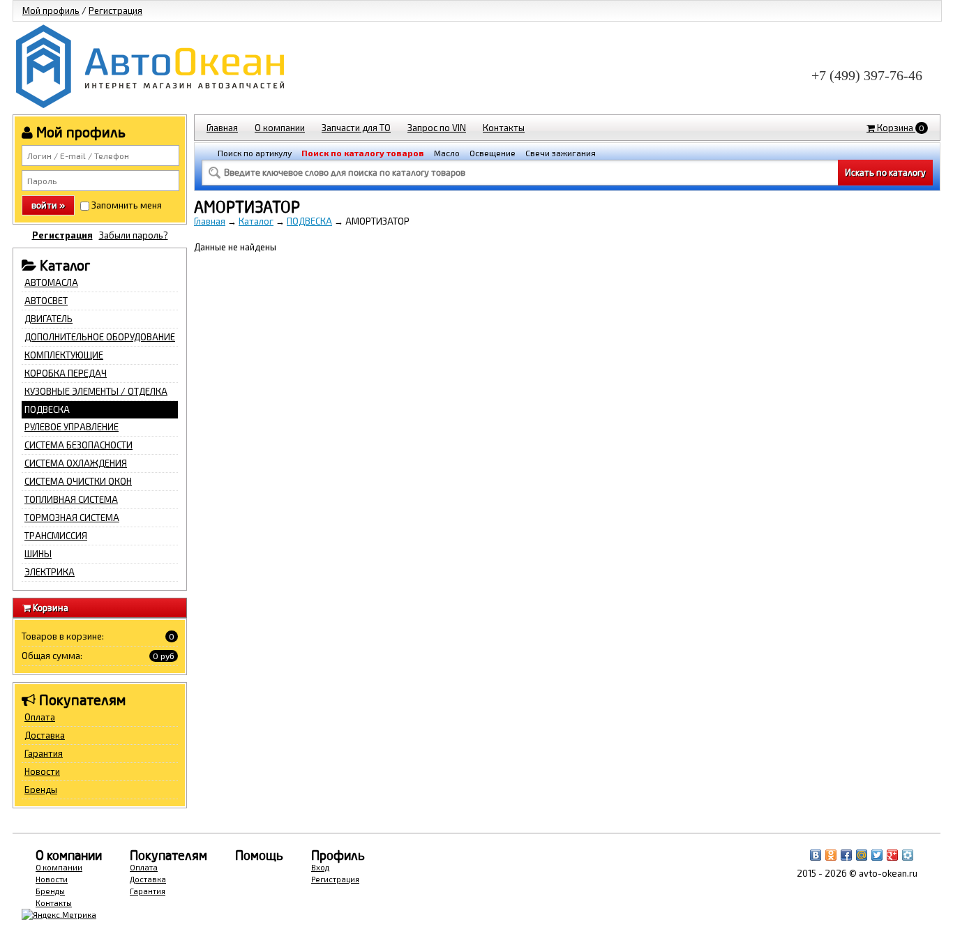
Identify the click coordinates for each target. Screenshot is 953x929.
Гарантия (43, 753)
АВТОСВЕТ (46, 300)
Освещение (493, 153)
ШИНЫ (38, 553)
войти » (48, 205)
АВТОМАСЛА (51, 282)
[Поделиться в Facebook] (846, 855)
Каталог (256, 221)
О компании (280, 127)
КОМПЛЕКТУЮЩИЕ (63, 355)
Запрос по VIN (436, 127)
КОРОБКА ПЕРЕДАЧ (65, 373)
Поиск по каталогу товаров (362, 153)
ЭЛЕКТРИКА (49, 571)
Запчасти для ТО (356, 127)
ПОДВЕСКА (47, 409)
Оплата (39, 717)
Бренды (40, 789)
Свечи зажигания (560, 153)
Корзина (899, 127)
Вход (320, 867)
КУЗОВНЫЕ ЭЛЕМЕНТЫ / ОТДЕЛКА (95, 391)
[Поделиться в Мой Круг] (907, 855)
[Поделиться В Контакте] (815, 855)
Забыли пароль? (133, 235)
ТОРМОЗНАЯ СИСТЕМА (71, 517)
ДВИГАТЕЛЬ (48, 318)
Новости (42, 771)
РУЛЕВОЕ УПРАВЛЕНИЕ (71, 426)
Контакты (504, 127)
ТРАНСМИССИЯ (55, 535)
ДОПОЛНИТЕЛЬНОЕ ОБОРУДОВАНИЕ (99, 336)
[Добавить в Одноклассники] (830, 855)
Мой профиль (51, 10)
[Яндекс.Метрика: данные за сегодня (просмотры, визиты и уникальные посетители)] (59, 915)
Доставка (44, 735)
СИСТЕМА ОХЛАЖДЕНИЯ (75, 463)
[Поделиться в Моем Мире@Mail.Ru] (861, 855)
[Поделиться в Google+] (892, 855)
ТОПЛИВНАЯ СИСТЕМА (71, 499)
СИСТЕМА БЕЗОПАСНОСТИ (78, 445)
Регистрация (115, 10)
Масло (447, 153)
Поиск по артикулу (255, 153)
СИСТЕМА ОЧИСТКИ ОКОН (78, 481)
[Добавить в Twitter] (877, 855)
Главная (222, 127)
